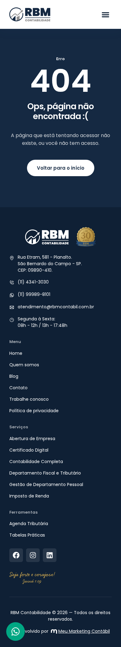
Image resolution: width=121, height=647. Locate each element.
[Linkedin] (49, 555)
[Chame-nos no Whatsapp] (15, 631)
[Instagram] (33, 555)
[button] (105, 14)
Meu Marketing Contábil (84, 631)
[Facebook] (16, 555)
